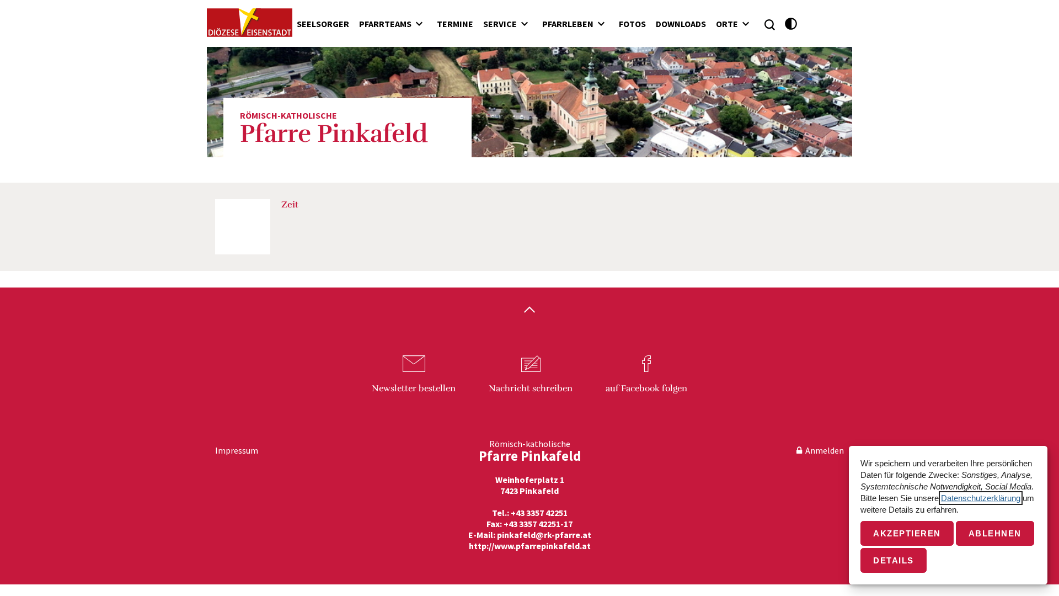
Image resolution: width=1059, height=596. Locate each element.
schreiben (531, 388)
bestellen (414, 388)
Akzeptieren (907, 533)
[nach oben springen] (529, 310)
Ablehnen (995, 533)
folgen (646, 388)
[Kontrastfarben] (791, 24)
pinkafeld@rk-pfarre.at (544, 534)
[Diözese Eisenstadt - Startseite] (249, 22)
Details (893, 560)
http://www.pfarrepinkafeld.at (530, 545)
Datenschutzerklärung (980, 498)
